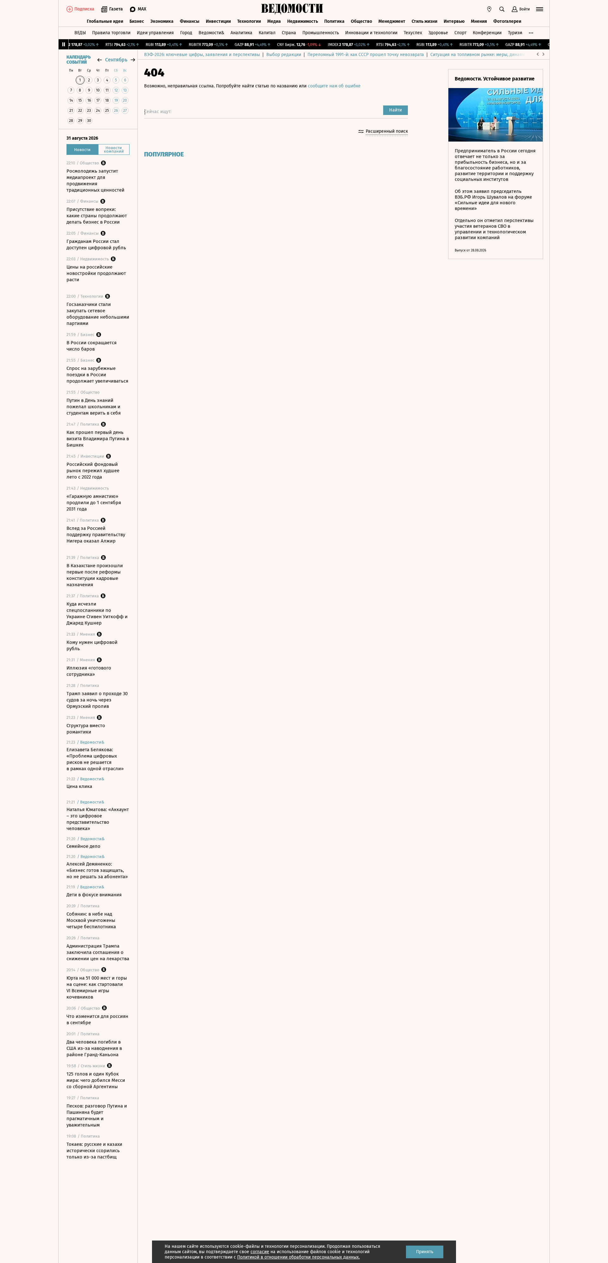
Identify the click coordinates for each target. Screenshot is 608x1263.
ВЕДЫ (80, 32)
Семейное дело (83, 846)
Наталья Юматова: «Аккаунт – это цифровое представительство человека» (97, 819)
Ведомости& (211, 32)
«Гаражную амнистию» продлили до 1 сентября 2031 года (93, 502)
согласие (259, 1251)
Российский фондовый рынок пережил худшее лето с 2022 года (92, 470)
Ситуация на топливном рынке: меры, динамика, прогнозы (491, 54)
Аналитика (241, 32)
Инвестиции (218, 21)
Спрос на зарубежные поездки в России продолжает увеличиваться (97, 374)
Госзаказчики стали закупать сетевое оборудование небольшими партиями (97, 313)
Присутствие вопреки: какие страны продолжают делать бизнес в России (96, 215)
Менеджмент (391, 21)
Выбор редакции (283, 54)
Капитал (267, 32)
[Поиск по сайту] (502, 9)
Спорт (460, 32)
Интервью (454, 21)
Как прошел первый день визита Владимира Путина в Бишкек (97, 438)
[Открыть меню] (539, 9)
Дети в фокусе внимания (94, 895)
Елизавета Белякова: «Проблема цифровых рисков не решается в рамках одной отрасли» (95, 759)
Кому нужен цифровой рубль (91, 645)
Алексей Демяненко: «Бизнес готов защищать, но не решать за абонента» (97, 870)
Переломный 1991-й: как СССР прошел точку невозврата (365, 54)
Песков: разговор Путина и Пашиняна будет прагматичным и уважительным (96, 1115)
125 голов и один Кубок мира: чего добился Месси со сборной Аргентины (95, 1080)
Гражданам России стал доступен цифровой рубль (96, 244)
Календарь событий (78, 60)
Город (186, 32)
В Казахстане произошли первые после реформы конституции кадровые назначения (94, 575)
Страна (289, 32)
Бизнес (137, 21)
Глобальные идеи (105, 21)
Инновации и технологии (371, 32)
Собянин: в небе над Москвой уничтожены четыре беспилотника (91, 920)
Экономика (162, 21)
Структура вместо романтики (85, 729)
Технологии (249, 21)
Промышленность (320, 32)
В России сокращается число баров (91, 346)
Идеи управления (155, 32)
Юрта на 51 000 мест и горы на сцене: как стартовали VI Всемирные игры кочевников (96, 987)
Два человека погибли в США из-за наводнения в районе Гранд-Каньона (94, 1048)
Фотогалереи (507, 21)
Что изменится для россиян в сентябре (97, 1019)
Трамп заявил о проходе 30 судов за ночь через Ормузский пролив (97, 700)
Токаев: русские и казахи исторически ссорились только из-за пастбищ (94, 1150)
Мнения (479, 21)
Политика (334, 21)
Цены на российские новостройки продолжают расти (96, 273)
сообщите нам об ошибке (334, 86)
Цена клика (79, 786)
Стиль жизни (424, 21)
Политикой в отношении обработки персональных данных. (298, 1257)
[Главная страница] (292, 9)
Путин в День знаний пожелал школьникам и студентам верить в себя (93, 406)
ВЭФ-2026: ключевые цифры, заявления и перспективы (202, 54)
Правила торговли (111, 32)
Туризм (515, 32)
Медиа (274, 21)
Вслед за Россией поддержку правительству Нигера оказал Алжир (95, 534)
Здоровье (438, 32)
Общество (361, 21)
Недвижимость (302, 21)
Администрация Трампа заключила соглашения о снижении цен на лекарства (97, 952)
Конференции (487, 32)
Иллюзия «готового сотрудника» (88, 671)
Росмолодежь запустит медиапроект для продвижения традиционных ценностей (95, 180)
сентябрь (116, 60)
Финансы (190, 21)
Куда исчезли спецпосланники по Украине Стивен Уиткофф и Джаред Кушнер (97, 613)
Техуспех (413, 32)
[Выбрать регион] (489, 9)
